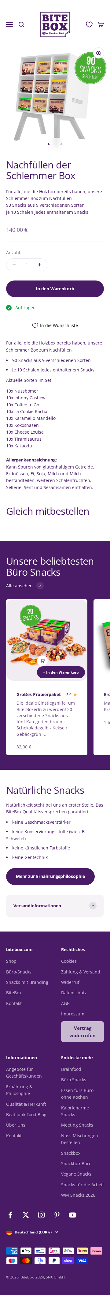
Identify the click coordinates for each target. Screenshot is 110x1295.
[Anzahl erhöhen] (39, 265)
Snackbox (70, 1153)
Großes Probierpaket (38, 694)
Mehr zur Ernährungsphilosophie (50, 876)
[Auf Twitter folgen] (26, 1215)
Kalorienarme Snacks (75, 1111)
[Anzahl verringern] (14, 265)
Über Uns (15, 1125)
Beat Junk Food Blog (26, 1114)
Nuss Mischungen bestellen (79, 1139)
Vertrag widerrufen (82, 1031)
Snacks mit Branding (27, 982)
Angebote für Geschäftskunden (24, 1072)
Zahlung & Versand (80, 972)
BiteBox (13, 993)
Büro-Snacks (18, 972)
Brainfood (71, 1069)
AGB (65, 1003)
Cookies (69, 961)
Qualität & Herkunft (26, 1104)
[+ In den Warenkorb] (42, 660)
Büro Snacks (73, 1079)
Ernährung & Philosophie (19, 1090)
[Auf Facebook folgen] (10, 1215)
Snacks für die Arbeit (82, 1185)
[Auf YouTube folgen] (72, 1215)
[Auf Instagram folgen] (41, 1215)
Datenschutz (74, 993)
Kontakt (14, 1003)
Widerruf (70, 982)
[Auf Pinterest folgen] (57, 1215)
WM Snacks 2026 (78, 1195)
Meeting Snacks (77, 1125)
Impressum (72, 1014)
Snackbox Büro (76, 1163)
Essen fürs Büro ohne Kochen (77, 1093)
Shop (11, 961)
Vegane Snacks (76, 1174)
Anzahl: (13, 252)
